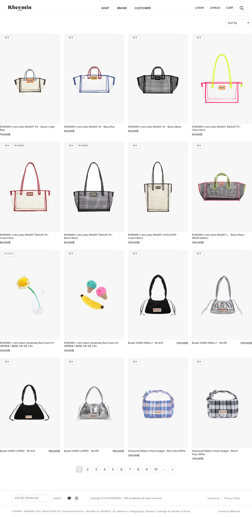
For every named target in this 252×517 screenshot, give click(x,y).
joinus (215, 7)
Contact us (214, 498)
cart (229, 7)
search (57, 498)
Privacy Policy (232, 498)
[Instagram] (76, 498)
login (199, 7)
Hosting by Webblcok (229, 511)
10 (156, 469)
